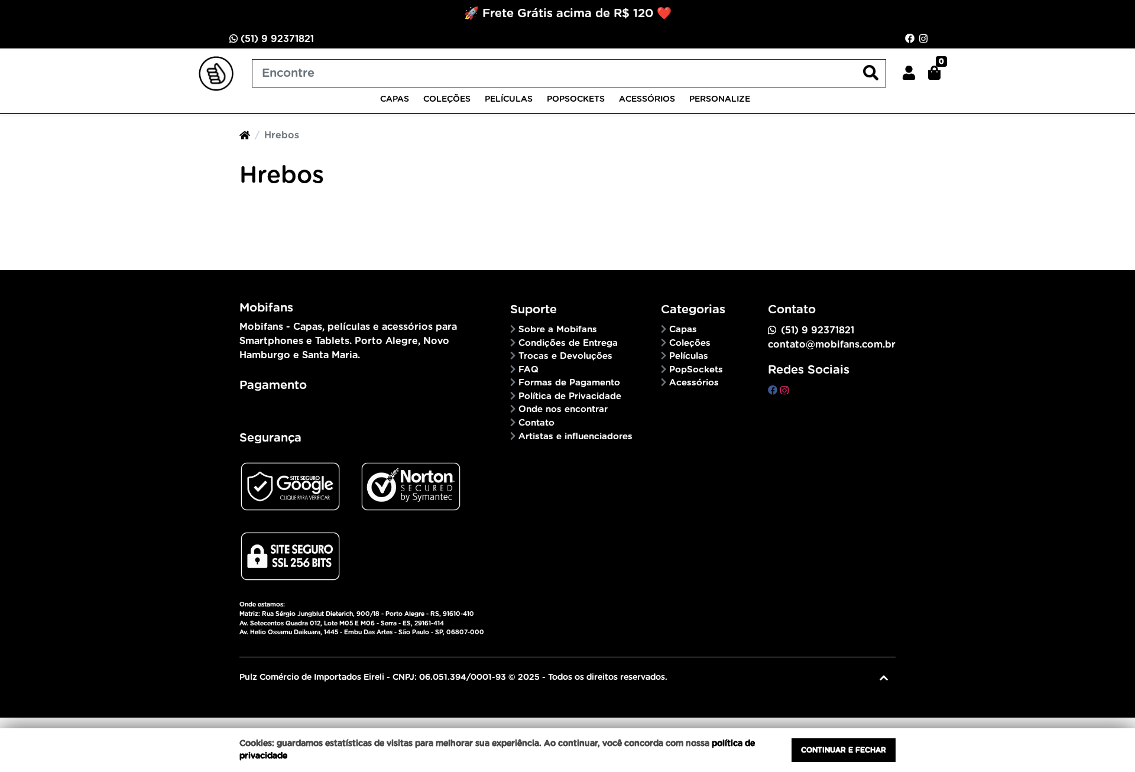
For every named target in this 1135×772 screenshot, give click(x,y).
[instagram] (784, 390)
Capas (394, 99)
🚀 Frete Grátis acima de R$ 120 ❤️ (568, 14)
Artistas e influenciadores (575, 436)
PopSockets (576, 99)
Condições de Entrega (568, 343)
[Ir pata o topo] (884, 678)
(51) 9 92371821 (276, 39)
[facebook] (774, 390)
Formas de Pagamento (569, 382)
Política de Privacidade (569, 396)
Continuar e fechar (843, 750)
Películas (509, 99)
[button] (908, 73)
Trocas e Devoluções (565, 356)
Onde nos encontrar (563, 409)
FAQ (528, 369)
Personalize (719, 99)
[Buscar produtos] (870, 73)
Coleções (447, 99)
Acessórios (647, 99)
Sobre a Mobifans (557, 329)
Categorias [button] (693, 310)
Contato (536, 423)
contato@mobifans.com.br (832, 344)
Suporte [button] (533, 310)
